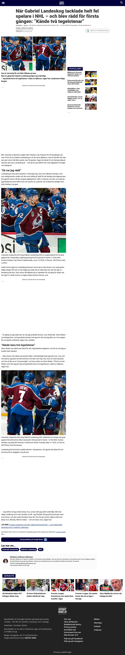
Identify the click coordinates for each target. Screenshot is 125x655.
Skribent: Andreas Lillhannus (24, 28)
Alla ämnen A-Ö (71, 635)
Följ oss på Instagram (73, 641)
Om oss (67, 619)
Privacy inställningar (62, 652)
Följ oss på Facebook (73, 639)
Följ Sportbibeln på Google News (31, 539)
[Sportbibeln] (61, 3)
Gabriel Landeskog (28, 549)
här (28, 565)
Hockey (26, 25)
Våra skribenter (71, 622)
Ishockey (98, 623)
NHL (40, 549)
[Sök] (121, 3)
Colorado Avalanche (10, 549)
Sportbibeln (19, 25)
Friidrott (97, 630)
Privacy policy (70, 627)
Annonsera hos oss (72, 632)
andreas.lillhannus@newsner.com (25, 563)
